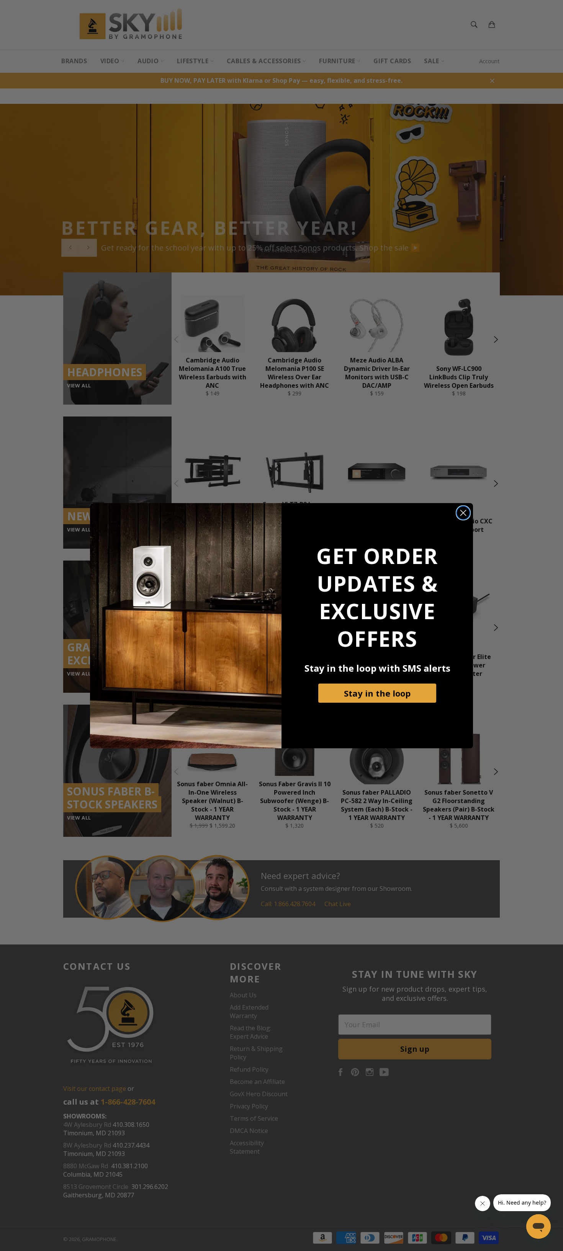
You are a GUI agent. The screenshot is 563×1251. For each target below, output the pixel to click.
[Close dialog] (463, 513)
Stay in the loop (377, 693)
